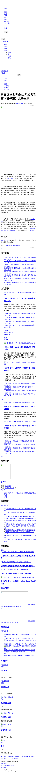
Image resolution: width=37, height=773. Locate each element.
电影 (5, 44)
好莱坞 (6, 339)
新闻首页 (7, 330)
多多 (2, 746)
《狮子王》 (10, 178)
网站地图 (11, 756)
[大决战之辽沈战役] (7, 713)
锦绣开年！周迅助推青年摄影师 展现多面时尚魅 (19, 650)
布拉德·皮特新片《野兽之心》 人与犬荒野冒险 (20, 530)
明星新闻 (7, 334)
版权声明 (25, 756)
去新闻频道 (4, 505)
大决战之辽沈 (6, 717)
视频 (5, 16)
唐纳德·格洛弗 (9, 488)
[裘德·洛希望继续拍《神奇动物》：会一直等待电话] (20, 653)
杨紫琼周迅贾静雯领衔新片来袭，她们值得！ (18, 566)
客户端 (6, 89)
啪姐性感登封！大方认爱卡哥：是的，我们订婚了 (20, 644)
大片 (5, 17)
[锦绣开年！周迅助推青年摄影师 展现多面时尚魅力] (20, 648)
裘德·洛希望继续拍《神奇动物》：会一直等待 (18, 655)
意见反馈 (3, 763)
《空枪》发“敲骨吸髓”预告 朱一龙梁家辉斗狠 (19, 516)
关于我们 (3, 756)
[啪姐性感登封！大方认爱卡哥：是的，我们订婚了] (20, 642)
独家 (5, 48)
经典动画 (12, 245)
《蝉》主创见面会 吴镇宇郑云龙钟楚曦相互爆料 (20, 518)
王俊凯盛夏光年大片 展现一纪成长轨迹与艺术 (18, 638)
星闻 (5, 46)
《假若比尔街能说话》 (11, 230)
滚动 (9, 58)
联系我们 (32, 756)
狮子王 (17, 245)
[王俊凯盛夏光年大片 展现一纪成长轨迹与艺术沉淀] (20, 636)
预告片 (3, 490)
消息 (5, 8)
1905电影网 (4, 41)
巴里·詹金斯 (30, 230)
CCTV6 (6, 21)
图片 (9, 54)
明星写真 (5, 627)
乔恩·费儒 (8, 486)
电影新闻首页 (8, 332)
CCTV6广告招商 (13, 758)
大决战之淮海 (6, 703)
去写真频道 (4, 631)
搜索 (5, 28)
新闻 (5, 14)
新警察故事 (5, 687)
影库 (5, 19)
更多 (5, 50)
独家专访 (5, 588)
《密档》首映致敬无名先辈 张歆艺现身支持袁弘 (20, 524)
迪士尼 (7, 245)
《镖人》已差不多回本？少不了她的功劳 (16, 573)
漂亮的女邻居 (6, 730)
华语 (5, 338)
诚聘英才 (18, 756)
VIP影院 (7, 23)
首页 (5, 12)
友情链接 (3, 758)
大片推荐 (5, 661)
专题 (9, 52)
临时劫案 (4, 671)
